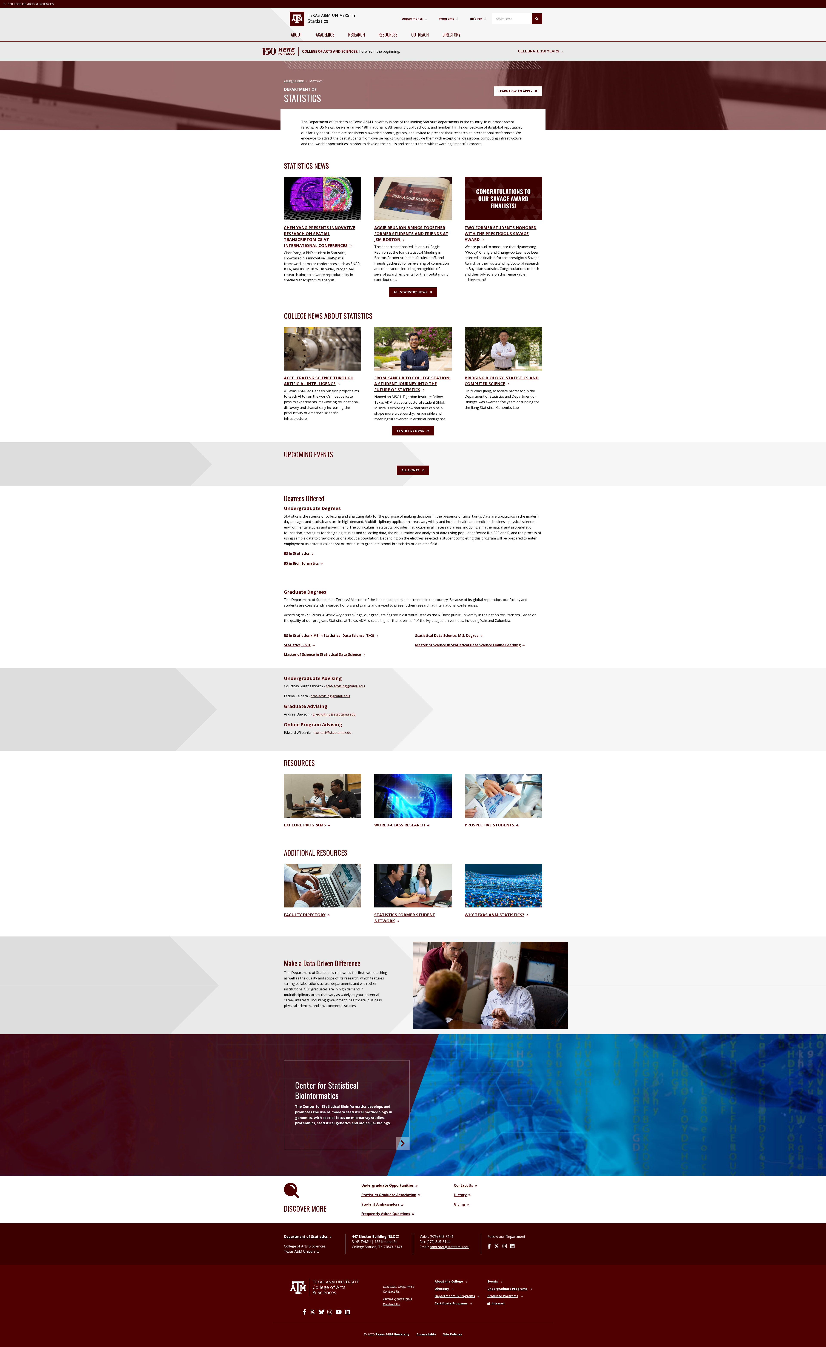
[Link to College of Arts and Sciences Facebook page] (304, 1312)
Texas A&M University (301, 1251)
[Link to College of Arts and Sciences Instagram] (329, 1312)
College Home (294, 81)
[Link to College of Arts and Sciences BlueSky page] (321, 1312)
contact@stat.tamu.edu (332, 732)
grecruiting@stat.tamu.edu (334, 714)
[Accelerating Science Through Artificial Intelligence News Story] (322, 348)
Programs (446, 19)
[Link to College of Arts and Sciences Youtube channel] (339, 1312)
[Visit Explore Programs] (322, 795)
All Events (410, 470)
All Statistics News (410, 292)
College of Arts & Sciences (304, 1246)
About (296, 34)
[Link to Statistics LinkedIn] (512, 1246)
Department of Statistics (306, 1236)
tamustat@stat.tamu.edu (449, 1246)
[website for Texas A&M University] (297, 19)
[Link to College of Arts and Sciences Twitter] (312, 1312)
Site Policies (452, 1334)
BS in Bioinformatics (301, 563)
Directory (451, 34)
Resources (388, 34)
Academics (325, 34)
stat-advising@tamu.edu (345, 686)
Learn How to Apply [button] (515, 91)
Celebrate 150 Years (538, 51)
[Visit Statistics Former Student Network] (413, 885)
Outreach (420, 34)
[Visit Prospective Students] (503, 795)
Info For (476, 19)
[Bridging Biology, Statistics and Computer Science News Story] (503, 348)
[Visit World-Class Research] (413, 795)
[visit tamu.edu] (299, 1287)
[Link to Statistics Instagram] (504, 1246)
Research (356, 34)
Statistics (318, 21)
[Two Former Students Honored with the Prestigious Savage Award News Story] (503, 198)
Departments (412, 19)
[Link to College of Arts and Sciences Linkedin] (347, 1312)
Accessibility (426, 1334)
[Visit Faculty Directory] (322, 885)
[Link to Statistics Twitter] (496, 1246)
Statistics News (410, 431)
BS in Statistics (297, 553)
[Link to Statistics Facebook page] (489, 1246)
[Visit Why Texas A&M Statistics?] (503, 885)
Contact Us (391, 1291)
